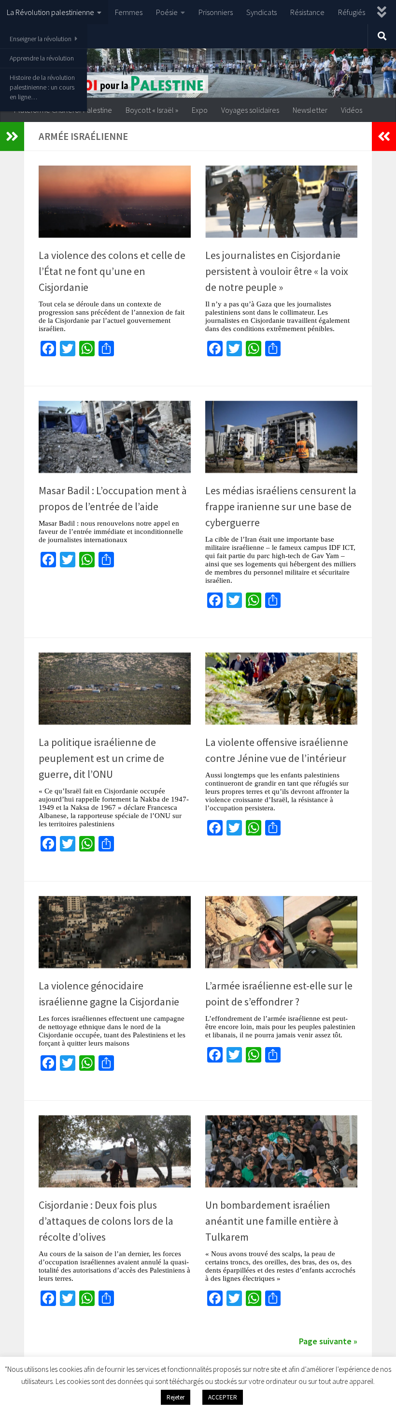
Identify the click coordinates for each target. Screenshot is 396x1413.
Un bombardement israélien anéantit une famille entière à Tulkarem (272, 1221)
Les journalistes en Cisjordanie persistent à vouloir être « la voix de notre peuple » (276, 271)
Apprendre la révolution (42, 58)
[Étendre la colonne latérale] (12, 136)
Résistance (307, 12)
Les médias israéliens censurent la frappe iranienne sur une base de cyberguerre (280, 506)
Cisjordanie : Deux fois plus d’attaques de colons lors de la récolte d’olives (106, 1221)
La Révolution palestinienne (50, 12)
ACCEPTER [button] (222, 1397)
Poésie (167, 12)
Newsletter (310, 110)
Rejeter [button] (175, 1397)
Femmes (128, 12)
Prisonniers (215, 12)
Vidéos (351, 110)
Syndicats (261, 12)
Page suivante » (328, 1341)
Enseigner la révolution (40, 38)
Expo (200, 110)
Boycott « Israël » (152, 110)
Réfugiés (351, 12)
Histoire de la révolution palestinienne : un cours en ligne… (42, 87)
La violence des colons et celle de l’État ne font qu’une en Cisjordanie (112, 271)
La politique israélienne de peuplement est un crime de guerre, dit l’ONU (101, 758)
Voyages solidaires (250, 110)
